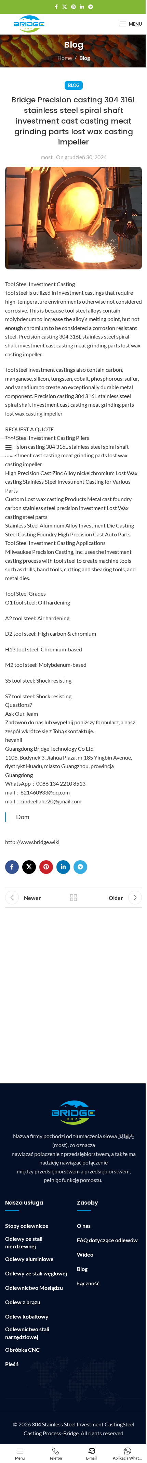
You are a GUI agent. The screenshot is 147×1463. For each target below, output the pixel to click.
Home (64, 57)
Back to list (73, 897)
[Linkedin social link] (82, 7)
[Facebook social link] (56, 7)
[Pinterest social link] (73, 7)
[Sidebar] (8, 447)
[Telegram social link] (90, 7)
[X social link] (64, 7)
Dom (22, 816)
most (47, 157)
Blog (84, 57)
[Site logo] (29, 23)
